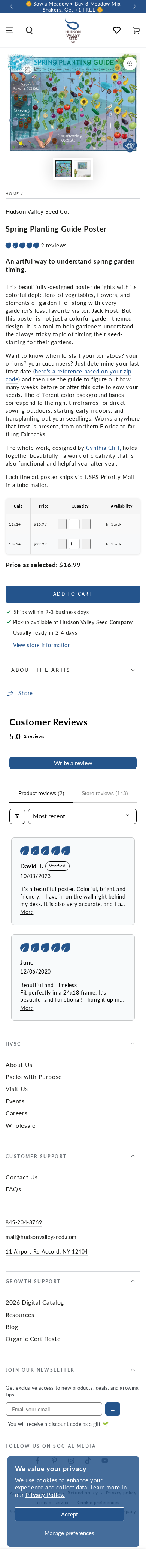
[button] (29, 30)
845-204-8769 (24, 1222)
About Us (19, 1064)
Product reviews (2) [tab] (41, 793)
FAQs (13, 1189)
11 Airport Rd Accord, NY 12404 (47, 1251)
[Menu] (9, 30)
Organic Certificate (33, 1338)
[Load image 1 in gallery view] (63, 168)
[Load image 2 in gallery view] (82, 168)
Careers (16, 1113)
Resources (20, 1314)
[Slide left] (12, 6)
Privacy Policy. (45, 1494)
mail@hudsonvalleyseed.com (41, 1236)
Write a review (73, 762)
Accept (69, 1514)
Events (15, 1101)
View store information (42, 645)
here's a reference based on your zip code (68, 375)
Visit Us (17, 1088)
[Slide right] (134, 6)
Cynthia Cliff (103, 447)
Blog (12, 1326)
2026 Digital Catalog (35, 1302)
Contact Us (22, 1177)
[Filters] (17, 816)
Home (12, 193)
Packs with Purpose (34, 1076)
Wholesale (20, 1125)
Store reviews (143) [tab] (105, 793)
